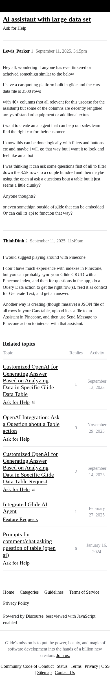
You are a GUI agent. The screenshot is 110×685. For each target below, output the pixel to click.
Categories (29, 592)
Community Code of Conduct (27, 666)
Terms (76, 666)
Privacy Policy (16, 603)
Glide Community (19, 5)
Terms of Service (84, 592)
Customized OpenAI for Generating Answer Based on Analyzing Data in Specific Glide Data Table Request (30, 467)
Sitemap (44, 672)
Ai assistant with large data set (47, 19)
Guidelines (53, 592)
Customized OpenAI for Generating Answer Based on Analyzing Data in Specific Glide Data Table (30, 380)
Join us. (63, 655)
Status (62, 666)
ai (33, 402)
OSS (105, 666)
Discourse (34, 616)
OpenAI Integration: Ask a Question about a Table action (31, 424)
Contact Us (65, 672)
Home (8, 592)
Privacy (91, 666)
